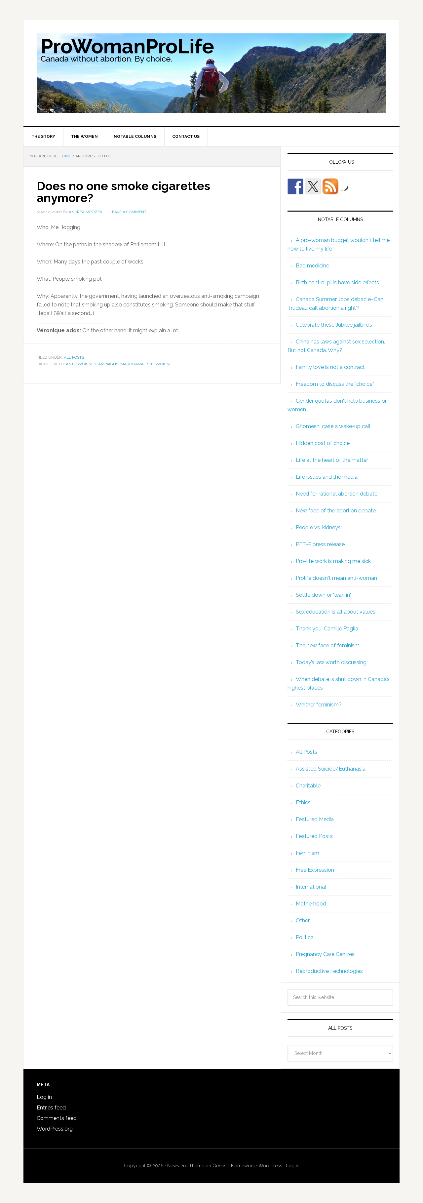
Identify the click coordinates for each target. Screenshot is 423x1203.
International (311, 887)
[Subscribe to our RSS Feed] (330, 186)
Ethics (303, 802)
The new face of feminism (328, 645)
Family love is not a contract (330, 367)
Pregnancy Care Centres (325, 954)
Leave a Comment (128, 212)
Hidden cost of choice (323, 443)
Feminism (307, 853)
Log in (44, 1097)
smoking (163, 364)
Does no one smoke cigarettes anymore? (123, 192)
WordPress (270, 1165)
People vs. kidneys (318, 527)
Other (303, 920)
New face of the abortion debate (336, 510)
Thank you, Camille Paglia (327, 628)
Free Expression (315, 870)
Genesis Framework (233, 1165)
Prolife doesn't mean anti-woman (336, 578)
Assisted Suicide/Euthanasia (330, 769)
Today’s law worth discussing (331, 662)
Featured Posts (314, 836)
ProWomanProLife (211, 73)
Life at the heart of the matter (332, 460)
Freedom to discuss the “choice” (335, 384)
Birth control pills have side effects (337, 282)
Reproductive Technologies (329, 971)
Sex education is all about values (335, 612)
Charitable (308, 785)
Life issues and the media (327, 477)
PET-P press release (320, 544)
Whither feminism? (319, 705)
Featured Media (315, 819)
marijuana (131, 364)
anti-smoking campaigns (92, 364)
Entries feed (51, 1107)
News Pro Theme (185, 1165)
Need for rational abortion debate (336, 494)
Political (305, 937)
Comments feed (57, 1118)
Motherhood (311, 904)
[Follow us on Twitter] (313, 186)
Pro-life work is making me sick (333, 561)
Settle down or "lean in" (323, 595)
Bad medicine (312, 265)
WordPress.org (55, 1129)
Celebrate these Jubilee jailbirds (334, 325)
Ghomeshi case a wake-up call (333, 426)
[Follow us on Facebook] (295, 186)
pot (148, 364)
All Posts (74, 357)
